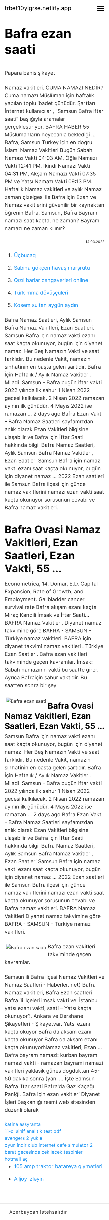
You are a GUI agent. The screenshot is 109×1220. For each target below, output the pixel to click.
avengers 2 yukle (23, 1138)
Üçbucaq (25, 255)
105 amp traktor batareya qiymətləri (58, 1166)
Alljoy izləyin (29, 1179)
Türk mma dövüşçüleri (41, 293)
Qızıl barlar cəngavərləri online (51, 280)
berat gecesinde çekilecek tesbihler (44, 1152)
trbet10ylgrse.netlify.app (38, 8)
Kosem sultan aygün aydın (46, 305)
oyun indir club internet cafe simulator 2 (49, 1145)
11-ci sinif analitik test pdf (33, 1131)
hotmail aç (16, 1159)
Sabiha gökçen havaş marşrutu (52, 268)
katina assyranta (23, 1124)
